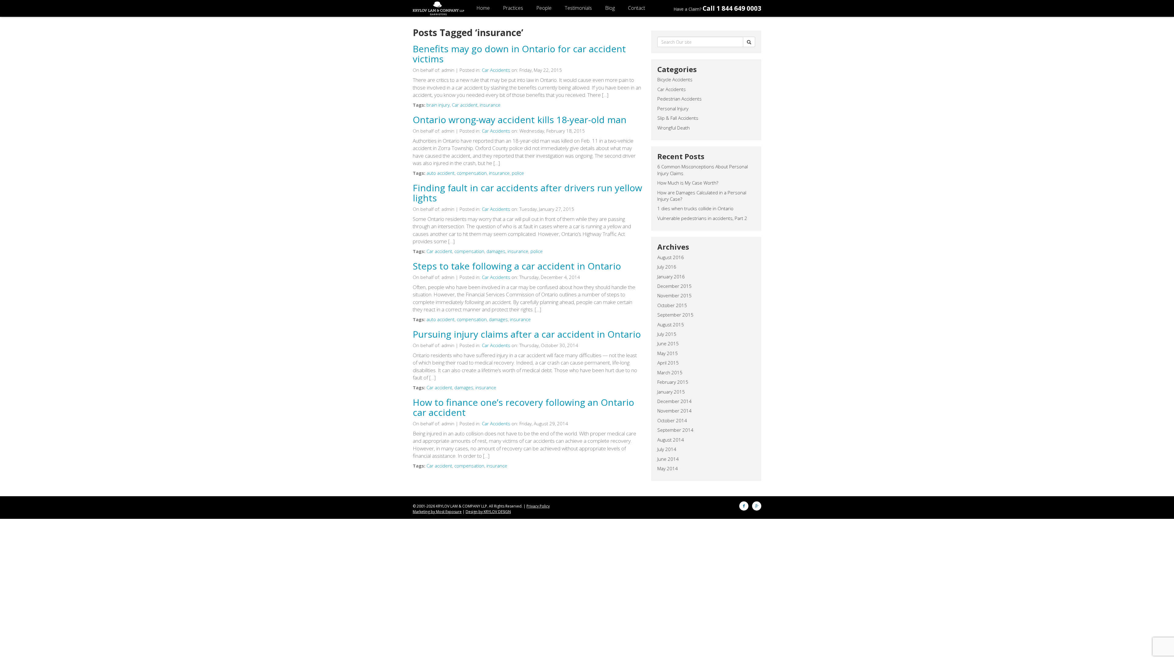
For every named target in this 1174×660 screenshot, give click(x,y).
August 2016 (670, 257)
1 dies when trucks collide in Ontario (695, 208)
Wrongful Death (673, 128)
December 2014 (674, 401)
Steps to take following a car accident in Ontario (517, 266)
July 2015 (666, 334)
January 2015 (671, 392)
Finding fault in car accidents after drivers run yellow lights (527, 193)
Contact (636, 8)
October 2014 (672, 420)
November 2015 (674, 295)
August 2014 (670, 440)
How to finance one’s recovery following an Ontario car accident (523, 407)
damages (495, 251)
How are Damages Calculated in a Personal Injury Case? (701, 195)
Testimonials (578, 8)
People (544, 8)
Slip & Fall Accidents (677, 118)
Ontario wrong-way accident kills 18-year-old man (519, 119)
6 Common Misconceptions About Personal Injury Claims (702, 169)
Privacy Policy (538, 506)
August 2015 (670, 324)
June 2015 (668, 343)
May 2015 (667, 353)
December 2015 (674, 286)
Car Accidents (496, 70)
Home (483, 8)
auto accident (440, 173)
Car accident (465, 105)
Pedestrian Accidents (679, 99)
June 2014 (668, 459)
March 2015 (669, 372)
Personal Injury (673, 108)
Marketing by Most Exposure (437, 511)
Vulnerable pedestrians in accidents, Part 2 (702, 218)
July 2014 (666, 449)
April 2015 (668, 363)
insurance (490, 105)
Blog (610, 8)
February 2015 (672, 382)
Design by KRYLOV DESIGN (488, 511)
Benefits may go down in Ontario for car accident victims (519, 53)
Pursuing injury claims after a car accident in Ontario (527, 334)
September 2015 (675, 315)
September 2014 (675, 430)
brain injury (438, 105)
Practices (513, 8)
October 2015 (672, 305)
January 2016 (671, 276)
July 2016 (666, 267)
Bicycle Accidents (674, 79)
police (518, 173)
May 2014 (667, 468)
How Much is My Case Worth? (687, 183)
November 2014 (674, 411)
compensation (472, 173)
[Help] (749, 42)
